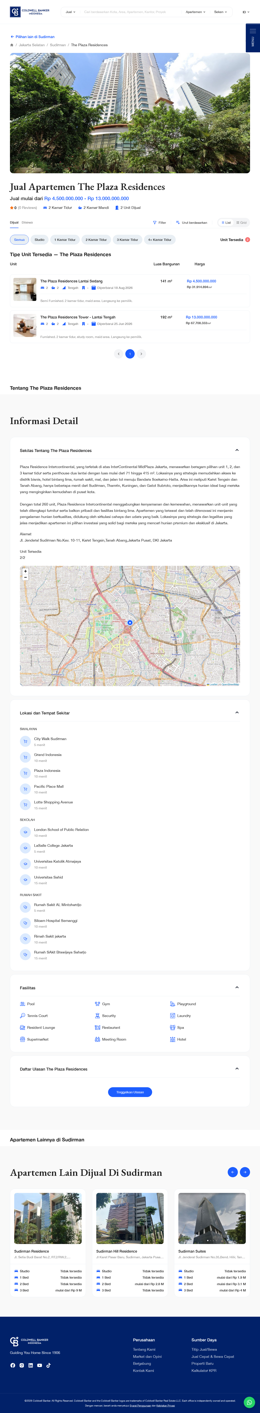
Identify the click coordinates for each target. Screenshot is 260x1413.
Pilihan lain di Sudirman (35, 36)
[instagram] (22, 1365)
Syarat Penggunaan (140, 1405)
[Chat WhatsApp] (249, 1402)
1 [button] (130, 354)
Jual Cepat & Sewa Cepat (213, 1356)
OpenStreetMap (230, 684)
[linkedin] (31, 1365)
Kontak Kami (143, 1370)
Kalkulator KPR (204, 1370)
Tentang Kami (144, 1349)
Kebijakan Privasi (165, 1405)
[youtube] (39, 1365)
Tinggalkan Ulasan (130, 1092)
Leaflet (213, 684)
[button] (118, 354)
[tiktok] (48, 1365)
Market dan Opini (147, 1356)
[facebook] (13, 1365)
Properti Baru (202, 1363)
